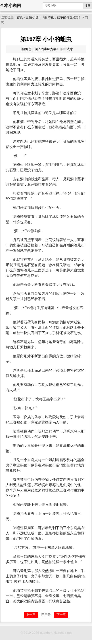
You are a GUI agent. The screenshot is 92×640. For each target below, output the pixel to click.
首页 (20, 17)
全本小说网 (10, 5)
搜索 (87, 5)
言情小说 (32, 17)
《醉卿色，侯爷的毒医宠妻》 (61, 17)
